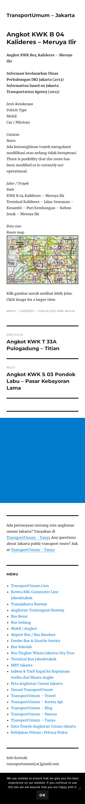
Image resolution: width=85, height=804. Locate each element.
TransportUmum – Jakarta (41, 15)
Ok (42, 795)
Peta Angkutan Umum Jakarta (37, 683)
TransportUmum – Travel (33, 696)
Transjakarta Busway (29, 604)
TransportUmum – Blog (32, 708)
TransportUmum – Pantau (34, 714)
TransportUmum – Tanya (33, 720)
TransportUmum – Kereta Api (37, 702)
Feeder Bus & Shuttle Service (35, 641)
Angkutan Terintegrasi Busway (37, 610)
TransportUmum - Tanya (28, 537)
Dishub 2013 (47, 311)
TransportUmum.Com (30, 586)
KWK (60, 311)
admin (11, 311)
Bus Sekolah (21, 647)
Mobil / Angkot (24, 628)
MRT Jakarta (21, 665)
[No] (79, 788)
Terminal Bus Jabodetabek (33, 659)
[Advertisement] (42, 460)
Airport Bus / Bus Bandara (33, 634)
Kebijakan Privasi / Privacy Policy (39, 732)
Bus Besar (19, 616)
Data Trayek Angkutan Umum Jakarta (43, 726)
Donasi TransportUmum (32, 689)
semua (70, 311)
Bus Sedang (21, 622)
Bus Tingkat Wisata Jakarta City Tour (43, 653)
